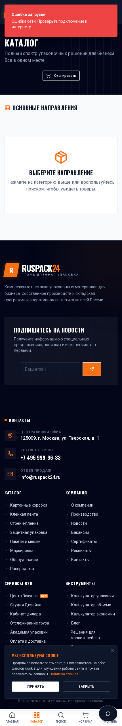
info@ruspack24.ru (40, 477)
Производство (84, 514)
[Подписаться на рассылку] (92, 369)
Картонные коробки (28, 505)
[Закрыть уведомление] (111, 10)
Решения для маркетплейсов (85, 635)
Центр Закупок (28, 596)
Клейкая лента (24, 514)
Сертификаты (84, 541)
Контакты (80, 559)
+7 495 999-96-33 (40, 457)
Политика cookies (64, 674)
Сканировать (65, 76)
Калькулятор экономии (93, 614)
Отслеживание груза (29, 623)
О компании (82, 505)
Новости (79, 523)
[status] (61, 21)
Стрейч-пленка (24, 523)
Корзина (85, 721)
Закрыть (86, 687)
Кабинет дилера (25, 614)
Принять (35, 687)
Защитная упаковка (28, 532)
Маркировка (21, 550)
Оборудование (24, 559)
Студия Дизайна (25, 605)
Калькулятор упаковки (92, 596)
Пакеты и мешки (25, 541)
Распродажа (22, 568)
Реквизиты (81, 550)
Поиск (61, 721)
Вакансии (80, 532)
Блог (75, 623)
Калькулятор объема (91, 605)
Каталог (36, 721)
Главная (12, 721)
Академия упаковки (29, 632)
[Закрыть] (112, 650)
